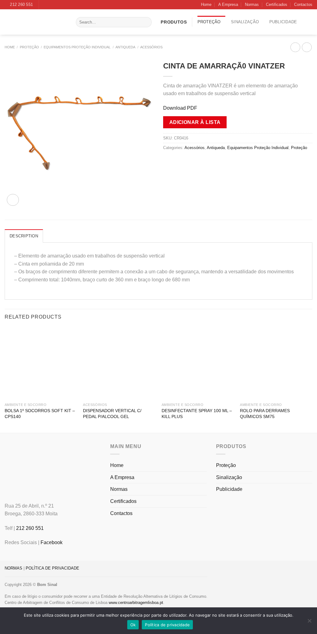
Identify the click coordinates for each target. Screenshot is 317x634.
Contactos (303, 4)
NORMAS (13, 568)
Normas (252, 4)
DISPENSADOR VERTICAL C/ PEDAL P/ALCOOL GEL (112, 413)
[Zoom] (13, 200)
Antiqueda (125, 47)
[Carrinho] (309, 22)
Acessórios (151, 47)
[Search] (146, 22)
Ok (133, 624)
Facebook (52, 542)
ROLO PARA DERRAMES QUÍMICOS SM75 (265, 413)
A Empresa (228, 4)
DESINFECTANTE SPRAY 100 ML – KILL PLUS (197, 413)
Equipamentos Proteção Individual (77, 47)
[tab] (24, 235)
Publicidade (283, 22)
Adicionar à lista (195, 122)
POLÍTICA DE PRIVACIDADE (52, 568)
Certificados (276, 4)
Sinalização (245, 22)
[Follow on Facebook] (44, 4)
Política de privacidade (167, 624)
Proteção (209, 22)
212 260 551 (30, 528)
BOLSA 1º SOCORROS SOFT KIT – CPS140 (40, 413)
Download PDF (180, 108)
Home (206, 4)
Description (24, 236)
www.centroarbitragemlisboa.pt (136, 602)
